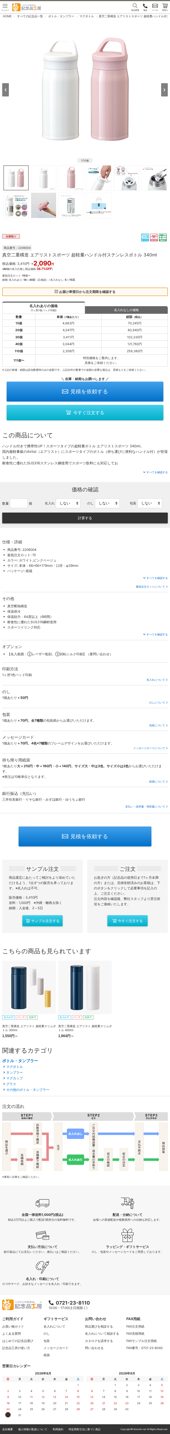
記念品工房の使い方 (16, 1348)
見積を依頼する (89, 391)
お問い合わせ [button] (95, 1319)
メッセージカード (56, 1348)
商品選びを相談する (99, 1326)
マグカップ (14, 1078)
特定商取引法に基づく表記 (84, 1429)
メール (155, 10)
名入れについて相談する (102, 1333)
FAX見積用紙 (135, 1333)
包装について (157, 725)
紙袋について (157, 781)
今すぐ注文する (88, 412)
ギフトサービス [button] (56, 1319)
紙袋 (47, 1355)
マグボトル (14, 1067)
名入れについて (156, 679)
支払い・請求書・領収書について (145, 806)
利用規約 (58, 1429)
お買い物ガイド (13, 1326)
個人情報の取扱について (32, 1429)
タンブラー (14, 1072)
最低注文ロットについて (150, 586)
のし (47, 1333)
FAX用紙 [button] (133, 1319)
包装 (47, 1341)
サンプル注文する (45, 921)
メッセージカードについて (149, 748)
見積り (165, 10)
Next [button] (164, 89)
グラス (11, 1084)
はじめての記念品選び (17, 1341)
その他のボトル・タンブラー (27, 1090)
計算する (85, 518)
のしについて (157, 702)
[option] (85, 89)
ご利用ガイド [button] (12, 1319)
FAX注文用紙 (135, 1326)
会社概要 (7, 1429)
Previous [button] (5, 89)
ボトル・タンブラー (20, 1060)
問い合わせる (94, 1348)
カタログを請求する (99, 1341)
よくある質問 (11, 1333)
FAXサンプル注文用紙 (141, 1341)
